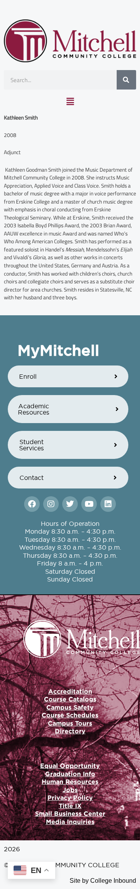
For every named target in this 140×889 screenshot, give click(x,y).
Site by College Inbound (103, 880)
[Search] (126, 80)
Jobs (70, 789)
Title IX (70, 805)
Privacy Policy (70, 797)
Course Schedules (70, 715)
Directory (70, 730)
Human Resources (70, 781)
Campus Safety (70, 707)
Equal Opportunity (70, 765)
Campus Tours (70, 723)
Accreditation (70, 691)
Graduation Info (70, 773)
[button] (70, 101)
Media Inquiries (70, 821)
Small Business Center (70, 813)
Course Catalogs (70, 699)
